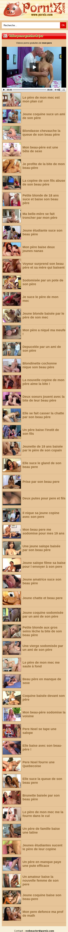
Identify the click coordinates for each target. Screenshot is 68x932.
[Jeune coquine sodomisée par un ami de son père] (12, 615)
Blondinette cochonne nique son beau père (39, 365)
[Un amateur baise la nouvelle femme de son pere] (12, 881)
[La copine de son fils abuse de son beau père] (12, 183)
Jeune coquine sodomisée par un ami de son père (42, 614)
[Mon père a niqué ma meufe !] (12, 332)
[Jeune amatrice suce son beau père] (12, 581)
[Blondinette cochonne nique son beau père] (12, 365)
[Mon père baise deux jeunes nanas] (12, 249)
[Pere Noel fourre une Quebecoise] (12, 764)
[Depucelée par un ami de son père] (12, 349)
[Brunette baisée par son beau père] (12, 797)
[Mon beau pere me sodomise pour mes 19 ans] (12, 532)
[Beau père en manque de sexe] (12, 681)
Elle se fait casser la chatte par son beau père (43, 415)
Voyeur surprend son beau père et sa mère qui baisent (43, 265)
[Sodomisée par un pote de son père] (12, 282)
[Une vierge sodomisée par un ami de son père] (12, 648)
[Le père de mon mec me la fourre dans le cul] (12, 814)
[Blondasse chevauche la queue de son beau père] (12, 133)
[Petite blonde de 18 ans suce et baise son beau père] (12, 199)
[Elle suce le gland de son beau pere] (12, 465)
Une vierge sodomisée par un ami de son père (42, 647)
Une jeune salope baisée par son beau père (41, 548)
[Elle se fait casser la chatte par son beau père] (12, 415)
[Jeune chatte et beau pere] (12, 598)
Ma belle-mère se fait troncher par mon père (39, 215)
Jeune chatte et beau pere (42, 598)
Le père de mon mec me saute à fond (41, 664)
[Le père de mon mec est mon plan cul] (12, 100)
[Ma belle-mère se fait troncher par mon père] (12, 216)
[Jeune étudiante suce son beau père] (12, 233)
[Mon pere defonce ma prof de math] (12, 914)
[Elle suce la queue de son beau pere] (12, 781)
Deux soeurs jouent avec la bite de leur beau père (43, 398)
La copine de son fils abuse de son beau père (43, 182)
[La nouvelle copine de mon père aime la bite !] (12, 382)
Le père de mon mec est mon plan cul (41, 99)
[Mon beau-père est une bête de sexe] (12, 149)
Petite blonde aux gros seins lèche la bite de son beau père (42, 631)
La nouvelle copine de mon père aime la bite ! (43, 382)
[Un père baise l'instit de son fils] (12, 432)
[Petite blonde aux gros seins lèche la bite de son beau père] (12, 631)
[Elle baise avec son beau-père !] (12, 748)
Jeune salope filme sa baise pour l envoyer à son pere (43, 564)
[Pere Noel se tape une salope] (12, 731)
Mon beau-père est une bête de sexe (40, 149)
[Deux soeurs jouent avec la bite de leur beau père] (12, 399)
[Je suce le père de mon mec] (12, 299)
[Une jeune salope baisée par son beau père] (12, 548)
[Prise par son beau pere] (12, 482)
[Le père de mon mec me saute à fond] (12, 665)
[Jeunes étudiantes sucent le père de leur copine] (12, 847)
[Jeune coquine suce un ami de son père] (12, 116)
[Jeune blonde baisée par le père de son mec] (12, 316)
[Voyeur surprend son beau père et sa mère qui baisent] (12, 266)
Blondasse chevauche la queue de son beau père (41, 132)
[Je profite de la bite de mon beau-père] (12, 166)
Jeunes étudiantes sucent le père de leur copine (42, 847)
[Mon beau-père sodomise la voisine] (12, 714)
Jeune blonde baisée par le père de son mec (43, 315)
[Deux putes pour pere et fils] (12, 498)
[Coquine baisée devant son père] (12, 698)
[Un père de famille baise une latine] (12, 831)
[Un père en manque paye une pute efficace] (12, 864)
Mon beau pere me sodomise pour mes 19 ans (43, 531)
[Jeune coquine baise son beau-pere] (12, 897)
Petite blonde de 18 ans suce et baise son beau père (40, 199)
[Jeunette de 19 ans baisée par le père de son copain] (12, 449)
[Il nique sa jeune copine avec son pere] (12, 515)
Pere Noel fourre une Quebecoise (38, 764)
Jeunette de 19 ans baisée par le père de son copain (42, 448)
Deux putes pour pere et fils (43, 498)
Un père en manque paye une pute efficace (41, 864)
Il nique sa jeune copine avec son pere (40, 515)
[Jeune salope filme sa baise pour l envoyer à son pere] (12, 565)
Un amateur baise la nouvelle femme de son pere (40, 880)
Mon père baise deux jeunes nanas (38, 249)
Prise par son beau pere (40, 482)
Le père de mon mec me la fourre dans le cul (42, 814)
